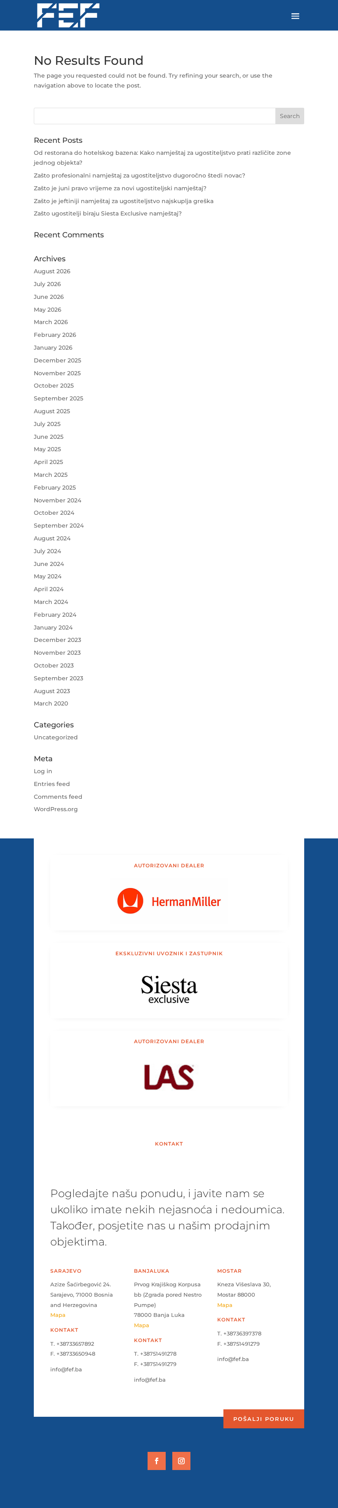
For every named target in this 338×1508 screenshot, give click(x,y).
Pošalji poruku (263, 1419)
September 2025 (58, 398)
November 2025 (57, 373)
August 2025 (52, 411)
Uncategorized (56, 737)
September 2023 (58, 678)
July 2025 (47, 424)
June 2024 (49, 564)
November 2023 (57, 652)
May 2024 (47, 576)
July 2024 (47, 551)
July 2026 (47, 284)
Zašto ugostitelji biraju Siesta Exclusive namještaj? (108, 213)
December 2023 (57, 640)
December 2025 (57, 360)
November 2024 (57, 500)
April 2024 (48, 589)
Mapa (58, 1315)
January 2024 (53, 627)
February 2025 (55, 487)
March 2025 (51, 474)
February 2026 (55, 335)
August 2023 (52, 691)
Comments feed (58, 796)
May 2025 (47, 449)
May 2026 (47, 309)
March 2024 (51, 602)
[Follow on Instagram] (181, 1461)
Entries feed (52, 784)
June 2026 (49, 297)
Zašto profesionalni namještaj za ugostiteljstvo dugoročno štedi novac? (139, 175)
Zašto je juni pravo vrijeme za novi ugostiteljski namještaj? (120, 188)
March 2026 (51, 322)
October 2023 (54, 665)
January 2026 (53, 347)
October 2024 (54, 512)
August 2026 (52, 271)
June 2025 (48, 436)
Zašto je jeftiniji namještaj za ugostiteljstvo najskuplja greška (124, 201)
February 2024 (55, 614)
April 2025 (48, 462)
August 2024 (52, 538)
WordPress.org (56, 809)
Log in (43, 771)
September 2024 (59, 525)
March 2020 (51, 703)
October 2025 (54, 385)
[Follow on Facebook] (157, 1461)
